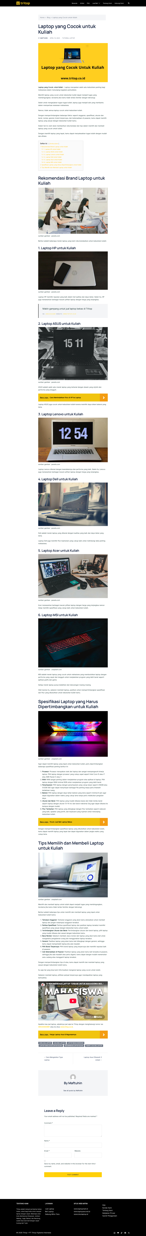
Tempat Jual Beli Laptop (94, 1045)
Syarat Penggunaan (109, 1216)
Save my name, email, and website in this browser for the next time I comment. (70, 1165)
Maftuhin (44, 38)
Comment (48, 1123)
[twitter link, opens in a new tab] (129, 1233)
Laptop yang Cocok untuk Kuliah (51, 1045)
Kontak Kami (107, 1208)
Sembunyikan (54, 143)
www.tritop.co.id (69, 314)
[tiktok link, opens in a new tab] (121, 1233)
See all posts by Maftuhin (73, 1091)
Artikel (82, 3)
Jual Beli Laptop (59, 1043)
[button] (129, 3)
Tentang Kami (107, 3)
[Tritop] (23, 3)
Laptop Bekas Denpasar (75, 1043)
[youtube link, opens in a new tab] (118, 1233)
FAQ (88, 3)
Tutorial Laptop (68, 38)
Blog (48, 17)
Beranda (74, 3)
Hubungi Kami (119, 3)
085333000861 (51, 314)
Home (42, 17)
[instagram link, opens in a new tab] (114, 1233)
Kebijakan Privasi (108, 1213)
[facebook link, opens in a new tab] (125, 1233)
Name (47, 1141)
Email (47, 1151)
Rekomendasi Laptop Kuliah (74, 1045)
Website (77, 1151)
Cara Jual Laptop (45, 1043)
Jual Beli (95, 3)
